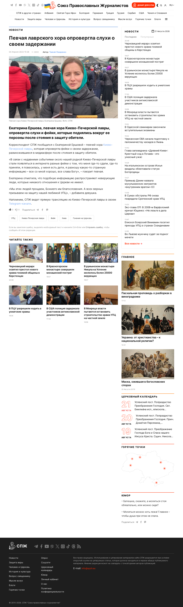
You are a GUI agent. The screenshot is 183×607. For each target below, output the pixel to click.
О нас (44, 584)
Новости (19, 19)
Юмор (126, 495)
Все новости (132, 243)
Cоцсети (45, 562)
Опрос (44, 558)
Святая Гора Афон (66, 13)
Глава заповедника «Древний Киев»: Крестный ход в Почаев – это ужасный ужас (146, 153)
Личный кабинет (50, 579)
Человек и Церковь (55, 19)
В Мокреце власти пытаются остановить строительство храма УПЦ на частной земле (145, 115)
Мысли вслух (125, 19)
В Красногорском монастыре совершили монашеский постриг (60, 269)
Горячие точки (143, 19)
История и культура (79, 19)
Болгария (84, 13)
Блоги (157, 19)
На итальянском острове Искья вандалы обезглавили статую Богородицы (143, 168)
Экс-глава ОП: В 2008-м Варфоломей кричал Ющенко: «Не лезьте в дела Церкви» (147, 210)
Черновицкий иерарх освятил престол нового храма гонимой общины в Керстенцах (143, 46)
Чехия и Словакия (157, 13)
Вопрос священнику (104, 19)
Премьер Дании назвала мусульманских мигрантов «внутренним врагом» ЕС (140, 183)
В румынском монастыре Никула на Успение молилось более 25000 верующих (146, 73)
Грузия (120, 13)
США (141, 13)
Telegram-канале (20, 203)
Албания (48, 13)
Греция (110, 13)
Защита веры (34, 19)
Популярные (147, 36)
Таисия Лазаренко (57, 52)
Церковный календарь (140, 396)
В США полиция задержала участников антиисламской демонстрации (63, 311)
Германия (98, 13)
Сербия (132, 13)
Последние (131, 36)
